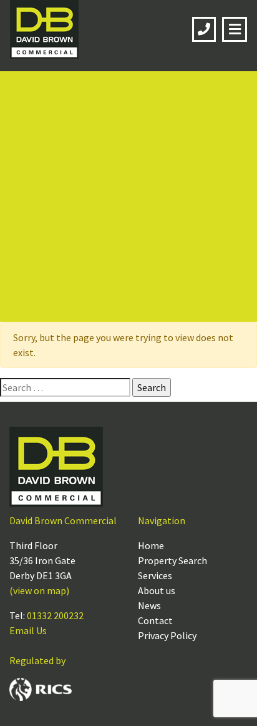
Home (151, 545)
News (149, 605)
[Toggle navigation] (234, 29)
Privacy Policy (167, 635)
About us (156, 590)
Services (155, 575)
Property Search (172, 560)
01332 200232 (55, 615)
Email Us (28, 630)
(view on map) (39, 590)
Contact (155, 620)
